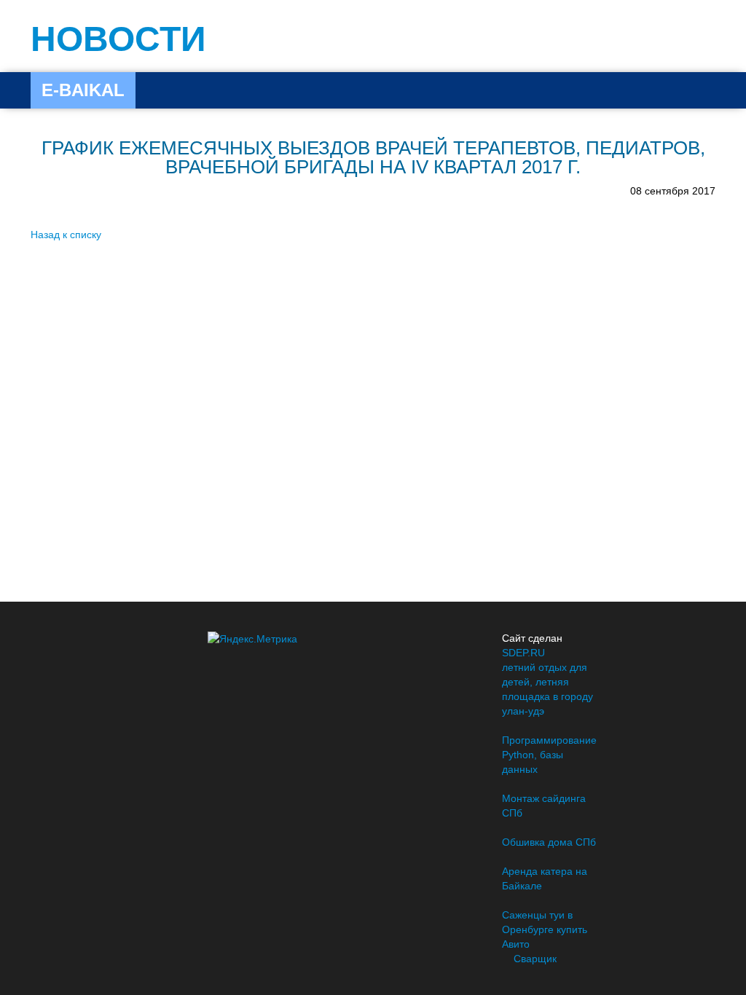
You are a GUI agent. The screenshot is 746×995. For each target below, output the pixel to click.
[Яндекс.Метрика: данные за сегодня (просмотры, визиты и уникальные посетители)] (252, 639)
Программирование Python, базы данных (549, 754)
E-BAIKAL (83, 90)
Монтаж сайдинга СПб (544, 806)
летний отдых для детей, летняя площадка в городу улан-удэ (547, 689)
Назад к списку (66, 234)
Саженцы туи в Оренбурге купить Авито (544, 929)
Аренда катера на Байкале (544, 878)
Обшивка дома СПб (549, 842)
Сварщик (535, 958)
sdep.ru (523, 652)
